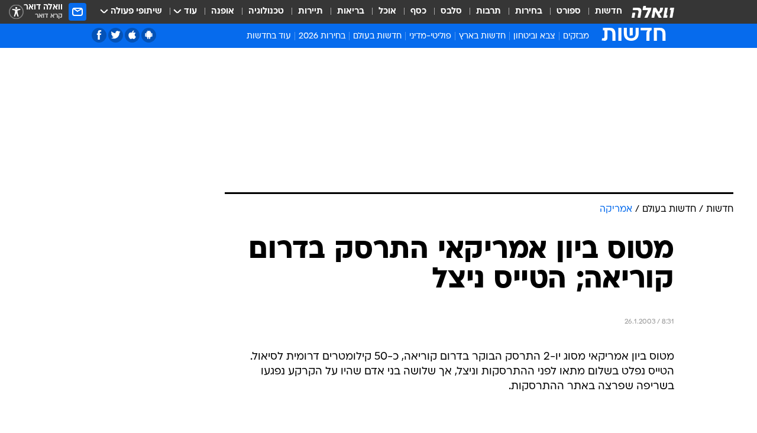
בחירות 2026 (322, 36)
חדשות (608, 11)
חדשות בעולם (377, 36)
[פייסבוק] (99, 35)
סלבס (451, 11)
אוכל (387, 11)
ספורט (569, 11)
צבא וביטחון (534, 36)
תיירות (310, 11)
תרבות (488, 11)
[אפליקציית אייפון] (132, 35)
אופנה (222, 11)
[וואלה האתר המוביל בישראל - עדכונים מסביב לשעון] (653, 12)
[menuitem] (601, 11)
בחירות (528, 11)
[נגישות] (16, 12)
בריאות (350, 11)
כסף (418, 11)
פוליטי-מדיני (430, 36)
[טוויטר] (115, 35)
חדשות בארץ (482, 36)
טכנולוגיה (266, 11)
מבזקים (576, 36)
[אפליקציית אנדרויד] (148, 35)
